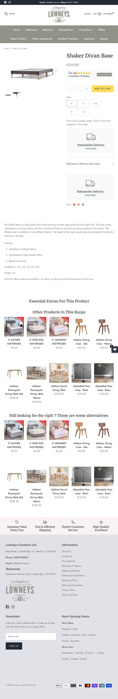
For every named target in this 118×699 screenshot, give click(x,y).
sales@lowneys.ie (21, 563)
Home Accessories (42, 38)
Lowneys (81, 120)
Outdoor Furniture (68, 38)
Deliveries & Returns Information (83, 163)
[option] (31, 71)
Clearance (89, 38)
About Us (66, 551)
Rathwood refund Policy (73, 575)
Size (69, 97)
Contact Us (67, 556)
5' (72, 112)
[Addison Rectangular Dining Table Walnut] (36, 373)
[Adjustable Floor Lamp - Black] (81, 373)
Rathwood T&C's (70, 580)
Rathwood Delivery (71, 570)
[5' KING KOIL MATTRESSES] (36, 326)
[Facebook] (5, 2)
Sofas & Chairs (18, 38)
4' (84, 103)
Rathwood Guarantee (72, 585)
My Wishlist (108, 13)
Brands (104, 38)
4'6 (95, 103)
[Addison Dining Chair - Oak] (81, 326)
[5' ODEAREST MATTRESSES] (59, 326)
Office (101, 29)
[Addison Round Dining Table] (59, 373)
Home (16, 29)
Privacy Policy (68, 590)
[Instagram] (9, 2)
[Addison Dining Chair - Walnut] (104, 326)
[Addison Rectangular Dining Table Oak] (14, 373)
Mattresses (31, 29)
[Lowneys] (59, 13)
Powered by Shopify (28, 685)
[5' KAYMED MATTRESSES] (14, 326)
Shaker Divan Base (20, 48)
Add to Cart (103, 88)
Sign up (13, 646)
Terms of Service (70, 594)
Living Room (85, 29)
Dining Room (66, 29)
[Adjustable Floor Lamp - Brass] (104, 373)
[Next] (56, 71)
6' (84, 112)
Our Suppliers (68, 561)
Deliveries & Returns (71, 566)
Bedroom (48, 29)
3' (72, 103)
